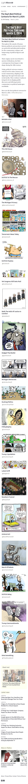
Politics (14, 6)
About (2, 776)
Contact (15, 776)
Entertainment (21, 6)
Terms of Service (21, 776)
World (9, 6)
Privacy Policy (8, 776)
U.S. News (3, 6)
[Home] (7, 3)
